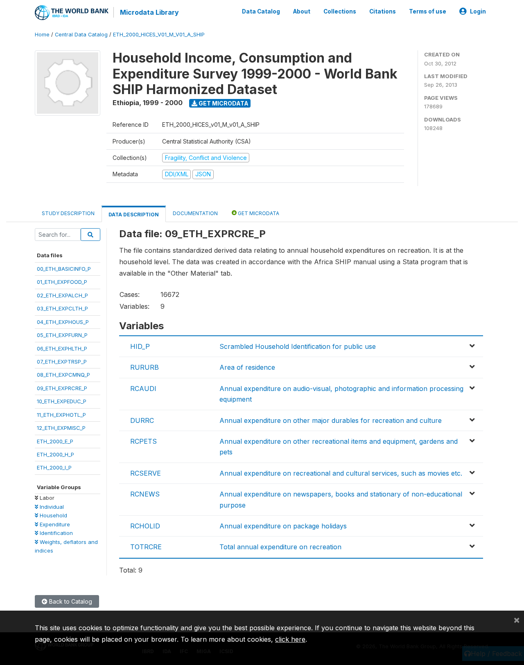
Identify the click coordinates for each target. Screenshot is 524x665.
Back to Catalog (69, 601)
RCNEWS (145, 494)
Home (42, 34)
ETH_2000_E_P (55, 441)
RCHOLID (145, 526)
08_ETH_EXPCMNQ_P (63, 374)
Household (52, 515)
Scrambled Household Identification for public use (297, 346)
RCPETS (143, 441)
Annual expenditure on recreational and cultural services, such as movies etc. (340, 473)
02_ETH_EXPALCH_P (62, 295)
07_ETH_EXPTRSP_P (62, 361)
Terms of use (427, 11)
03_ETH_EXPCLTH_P (62, 308)
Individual (51, 506)
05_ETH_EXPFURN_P (62, 335)
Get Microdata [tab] (258, 213)
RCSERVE (145, 473)
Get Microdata (222, 103)
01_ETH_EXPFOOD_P (62, 282)
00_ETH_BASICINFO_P (64, 268)
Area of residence (247, 367)
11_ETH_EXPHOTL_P (61, 414)
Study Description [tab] (68, 213)
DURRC (142, 420)
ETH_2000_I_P (54, 467)
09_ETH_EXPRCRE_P (62, 388)
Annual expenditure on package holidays (283, 526)
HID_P (140, 346)
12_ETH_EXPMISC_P (61, 428)
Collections (339, 11)
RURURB (144, 367)
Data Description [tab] (133, 214)
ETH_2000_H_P (55, 454)
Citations (382, 11)
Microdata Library (149, 12)
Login (478, 11)
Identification (55, 533)
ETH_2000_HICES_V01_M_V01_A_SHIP (159, 34)
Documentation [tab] (195, 213)
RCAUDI (143, 388)
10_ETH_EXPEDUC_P (61, 401)
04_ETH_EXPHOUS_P (63, 322)
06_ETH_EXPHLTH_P (62, 348)
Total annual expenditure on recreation (280, 547)
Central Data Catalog (81, 34)
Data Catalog (261, 11)
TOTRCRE (146, 547)
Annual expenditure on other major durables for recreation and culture (330, 420)
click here (290, 639)
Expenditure (54, 524)
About (301, 11)
